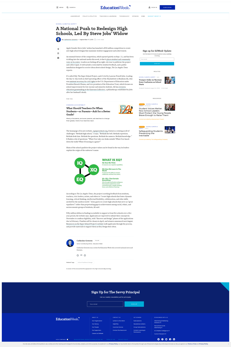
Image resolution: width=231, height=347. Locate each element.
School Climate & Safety (66, 24)
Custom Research (159, 334)
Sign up (134, 304)
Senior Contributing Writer (84, 243)
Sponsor (148, 105)
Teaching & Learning (108, 16)
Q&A (158, 77)
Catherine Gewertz (71, 39)
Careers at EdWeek (97, 333)
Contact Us (116, 317)
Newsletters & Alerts (139, 324)
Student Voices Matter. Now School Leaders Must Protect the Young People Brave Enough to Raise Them (155, 111)
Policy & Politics (90, 16)
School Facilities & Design (85, 262)
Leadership (75, 16)
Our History (95, 324)
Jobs (143, 16)
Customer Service (118, 327)
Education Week (97, 243)
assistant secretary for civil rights (82, 81)
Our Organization (97, 320)
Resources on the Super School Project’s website (84, 224)
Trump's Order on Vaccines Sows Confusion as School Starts (150, 82)
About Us (95, 317)
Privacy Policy (123, 339)
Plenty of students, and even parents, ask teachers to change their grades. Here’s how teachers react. (87, 120)
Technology (124, 16)
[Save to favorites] (58, 53)
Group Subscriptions (140, 327)
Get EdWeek (137, 317)
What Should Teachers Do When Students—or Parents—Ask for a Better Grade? (88, 111)
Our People (95, 327)
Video (146, 128)
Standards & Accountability (75, 105)
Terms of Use (110, 339)
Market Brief (153, 16)
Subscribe (167, 7)
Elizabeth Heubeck (144, 88)
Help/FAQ (115, 324)
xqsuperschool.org (100, 131)
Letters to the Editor (119, 320)
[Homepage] (115, 7)
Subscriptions (138, 320)
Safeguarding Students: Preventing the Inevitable (151, 133)
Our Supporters (96, 330)
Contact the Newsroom (120, 330)
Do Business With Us (161, 317)
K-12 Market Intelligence (161, 330)
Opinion (135, 16)
